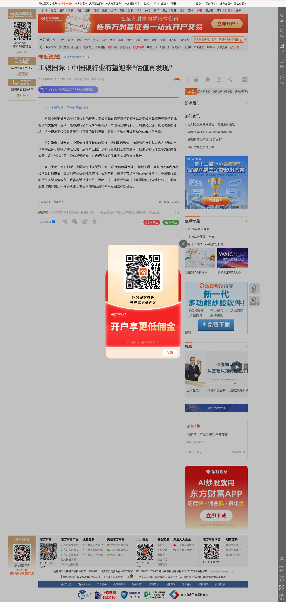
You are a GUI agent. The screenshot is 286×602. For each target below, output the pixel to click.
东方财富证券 (113, 3)
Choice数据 (160, 3)
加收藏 (53, 3)
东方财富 (80, 3)
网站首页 (44, 3)
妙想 (146, 3)
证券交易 (225, 3)
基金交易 (239, 3)
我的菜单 (211, 3)
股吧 (173, 3)
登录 (198, 3)
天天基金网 (95, 3)
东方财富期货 (132, 3)
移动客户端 (64, 3)
